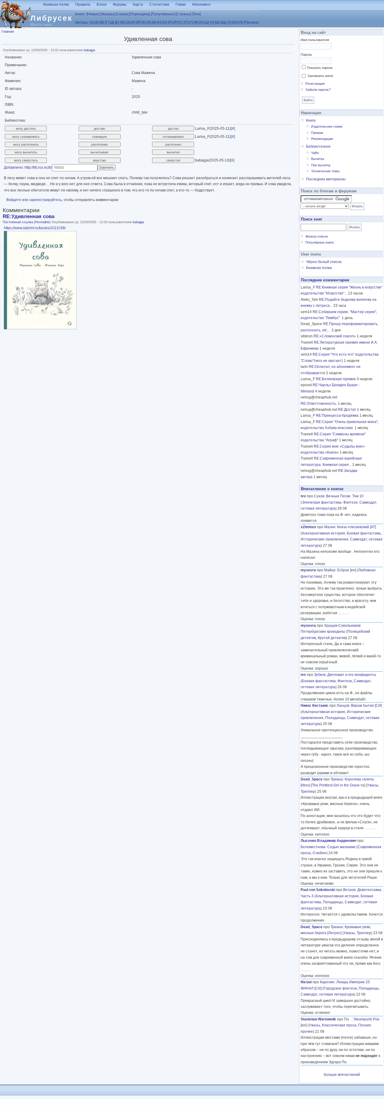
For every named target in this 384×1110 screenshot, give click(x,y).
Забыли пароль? (318, 89)
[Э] (229, 22)
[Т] (186, 22)
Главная (8, 31)
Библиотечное (318, 146)
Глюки (181, 4)
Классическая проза (339, 1025)
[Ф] (196, 22)
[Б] (97, 22)
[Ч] (212, 22)
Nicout (306, 982)
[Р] (175, 22)
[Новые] (93, 14)
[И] (133, 22)
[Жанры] (107, 14)
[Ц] (206, 22)
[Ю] (235, 22)
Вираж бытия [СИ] (366, 705)
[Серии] (122, 14)
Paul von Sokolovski (318, 890)
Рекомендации (322, 139)
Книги (311, 120)
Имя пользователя (315, 40)
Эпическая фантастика (321, 502)
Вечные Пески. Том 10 (345, 496)
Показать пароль (320, 68)
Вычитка (317, 159)
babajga (89, 50)
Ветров (349, 890)
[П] (170, 22)
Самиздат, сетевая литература (327, 994)
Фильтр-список (316, 236)
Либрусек (51, 18)
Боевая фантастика (364, 533)
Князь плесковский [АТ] (356, 527)
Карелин (327, 982)
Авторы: (82, 22)
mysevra (308, 570)
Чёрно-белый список (323, 262)
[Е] (117, 22)
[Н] (159, 22)
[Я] (240, 22)
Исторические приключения (324, 539)
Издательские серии (326, 126)
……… (343, 613)
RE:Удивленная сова (28, 216)
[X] (233, 128)
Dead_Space (311, 779)
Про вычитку (321, 165)
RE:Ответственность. (319, 403)
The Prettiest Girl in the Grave (336, 785)
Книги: (80, 14)
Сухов (319, 496)
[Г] (107, 22)
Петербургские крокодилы (323, 631)
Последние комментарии (325, 280)
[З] (128, 22)
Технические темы (325, 171)
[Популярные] (163, 14)
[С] (180, 22)
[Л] (148, 22)
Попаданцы (335, 718)
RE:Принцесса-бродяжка (337, 415)
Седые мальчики (341, 847)
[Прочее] (251, 22)
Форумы (120, 4)
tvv (303, 496)
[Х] (201, 22)
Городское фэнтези (340, 988)
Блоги (101, 4)
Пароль (306, 54)
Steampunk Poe (366, 1019)
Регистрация (315, 83)
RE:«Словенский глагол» (335, 336)
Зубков (320, 675)
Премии (317, 133)
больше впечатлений (342, 1075)
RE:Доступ (347, 409)
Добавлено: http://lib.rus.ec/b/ (28, 167)
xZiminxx (308, 527)
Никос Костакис (314, 705)
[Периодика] (139, 14)
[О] (165, 22)
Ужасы (372, 785)
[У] (191, 22)
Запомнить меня (320, 76)
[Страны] (183, 14)
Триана (337, 779)
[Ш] (217, 22)
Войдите (13, 200)
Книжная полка (56, 4)
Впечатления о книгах (322, 489)
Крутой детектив (332, 638)
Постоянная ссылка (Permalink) (27, 222)
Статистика (159, 4)
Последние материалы (326, 179)
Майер (329, 570)
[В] (102, 22)
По (348, 1019)
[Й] (138, 22)
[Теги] (196, 14)
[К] (144, 22)
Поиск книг (311, 219)
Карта (138, 4)
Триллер (308, 791)
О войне (319, 853)
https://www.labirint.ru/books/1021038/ (35, 228)
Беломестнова (313, 847)
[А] (92, 22)
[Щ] (223, 22)
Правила (82, 4)
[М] (154, 22)
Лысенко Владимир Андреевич (328, 841)
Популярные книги (319, 242)
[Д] (112, 22)
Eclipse (343, 570)
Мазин (329, 527)
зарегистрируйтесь (45, 200)
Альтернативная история (323, 533)
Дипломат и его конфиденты (351, 675)
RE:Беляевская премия (336, 379)
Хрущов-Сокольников (342, 625)
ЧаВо (315, 153)
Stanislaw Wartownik (318, 1019)
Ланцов (343, 705)
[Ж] (122, 22)
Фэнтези (350, 502)
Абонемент (201, 4)
